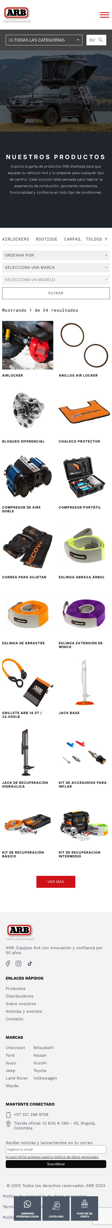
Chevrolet (15, 1047)
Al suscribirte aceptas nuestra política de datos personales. (52, 1157)
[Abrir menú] (104, 15)
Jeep (10, 1070)
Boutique (47, 239)
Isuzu (11, 1062)
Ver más (56, 882)
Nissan (39, 1055)
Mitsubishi (43, 1047)
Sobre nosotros (21, 1003)
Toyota (39, 1070)
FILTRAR (56, 293)
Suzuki (40, 1062)
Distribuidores (19, 996)
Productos (16, 988)
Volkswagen (45, 1078)
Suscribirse (56, 1164)
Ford (10, 1055)
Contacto (14, 1019)
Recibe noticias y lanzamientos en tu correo (49, 1142)
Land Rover (17, 1078)
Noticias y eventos (24, 1011)
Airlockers (15, 239)
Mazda (12, 1085)
